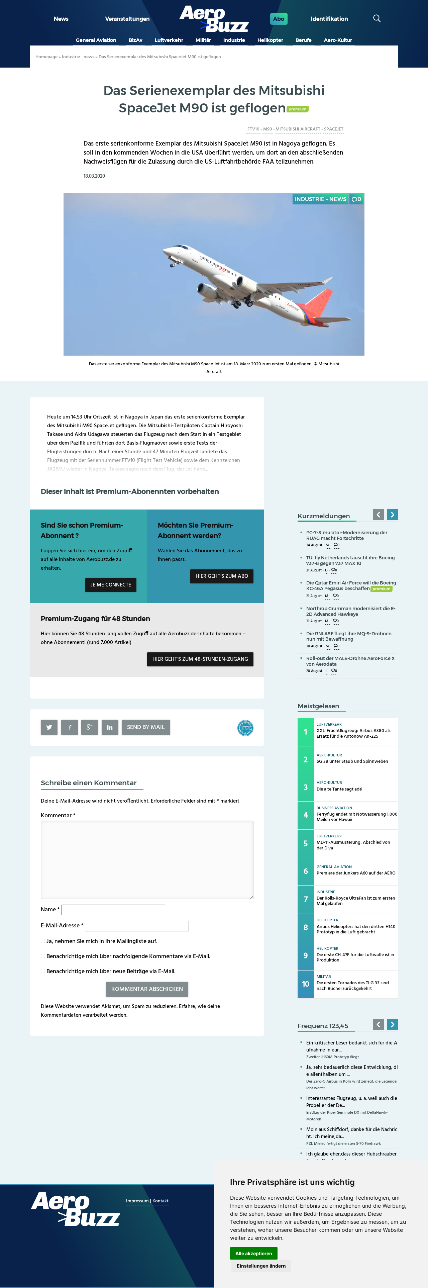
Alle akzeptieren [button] (253, 1253)
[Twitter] (49, 727)
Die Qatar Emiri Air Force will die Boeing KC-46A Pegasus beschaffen (351, 585)
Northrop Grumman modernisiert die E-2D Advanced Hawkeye (351, 611)
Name (50, 910)
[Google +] (89, 727)
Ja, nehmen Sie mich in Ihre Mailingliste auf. (101, 941)
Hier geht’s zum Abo (222, 576)
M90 (267, 129)
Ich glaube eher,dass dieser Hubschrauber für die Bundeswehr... (351, 1157)
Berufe (304, 40)
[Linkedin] (110, 727)
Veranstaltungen (127, 19)
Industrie (234, 40)
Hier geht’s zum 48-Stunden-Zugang (200, 659)
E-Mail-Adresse (62, 926)
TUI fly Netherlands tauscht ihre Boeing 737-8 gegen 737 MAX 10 (350, 560)
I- (327, 671)
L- (326, 570)
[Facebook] (69, 727)
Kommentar (58, 816)
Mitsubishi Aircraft (298, 129)
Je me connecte (111, 585)
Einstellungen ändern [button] (261, 1266)
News (61, 19)
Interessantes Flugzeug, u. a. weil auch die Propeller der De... (351, 1102)
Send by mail (146, 727)
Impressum (138, 1201)
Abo (278, 19)
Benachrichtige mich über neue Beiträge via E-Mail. (110, 972)
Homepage (46, 57)
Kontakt (160, 1201)
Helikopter (270, 40)
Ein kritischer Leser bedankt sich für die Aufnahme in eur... (351, 1046)
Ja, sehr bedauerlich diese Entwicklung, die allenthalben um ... (352, 1071)
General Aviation (96, 40)
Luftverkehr (169, 40)
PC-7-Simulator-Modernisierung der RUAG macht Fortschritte (346, 535)
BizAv (135, 40)
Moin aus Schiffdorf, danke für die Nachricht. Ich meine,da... (351, 1133)
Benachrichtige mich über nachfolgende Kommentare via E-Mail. (128, 956)
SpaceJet (333, 129)
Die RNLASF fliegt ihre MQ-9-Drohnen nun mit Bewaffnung (349, 636)
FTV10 (253, 129)
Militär (203, 40)
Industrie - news (78, 57)
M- (328, 545)
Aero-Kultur (338, 40)
